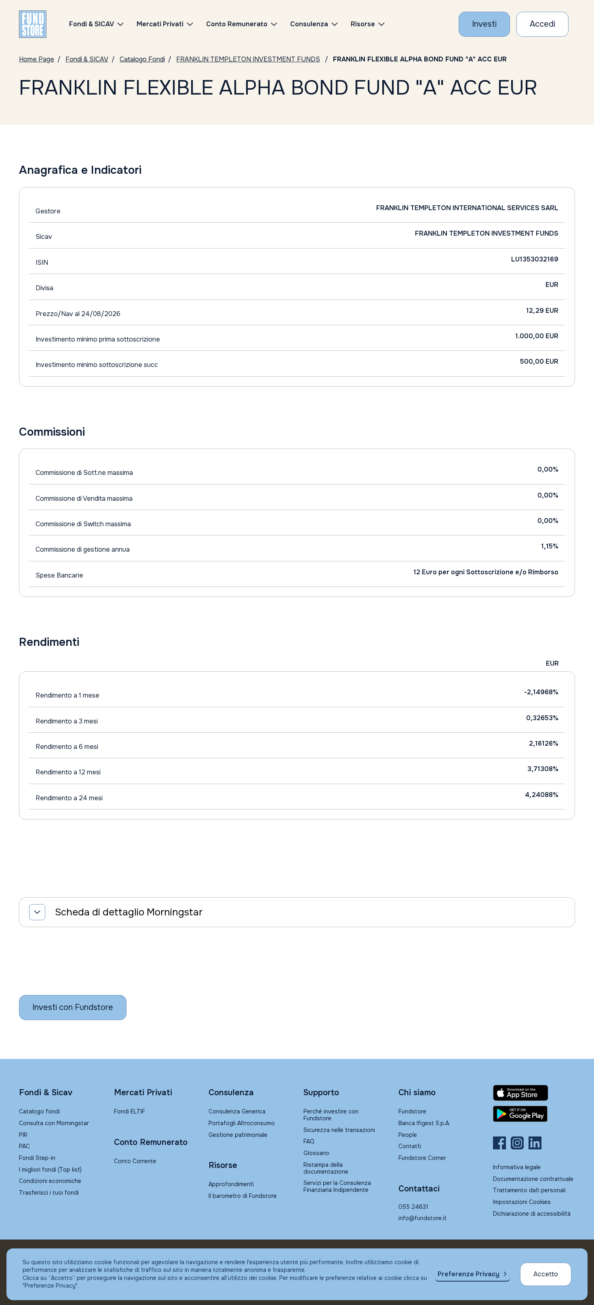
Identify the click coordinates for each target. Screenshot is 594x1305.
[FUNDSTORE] (32, 24)
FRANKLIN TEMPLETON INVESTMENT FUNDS (248, 59)
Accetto (545, 1274)
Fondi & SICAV (86, 59)
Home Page (36, 59)
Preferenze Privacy (468, 1274)
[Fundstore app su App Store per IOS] (534, 1093)
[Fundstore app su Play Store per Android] (534, 1114)
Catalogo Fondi (142, 59)
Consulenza (309, 24)
